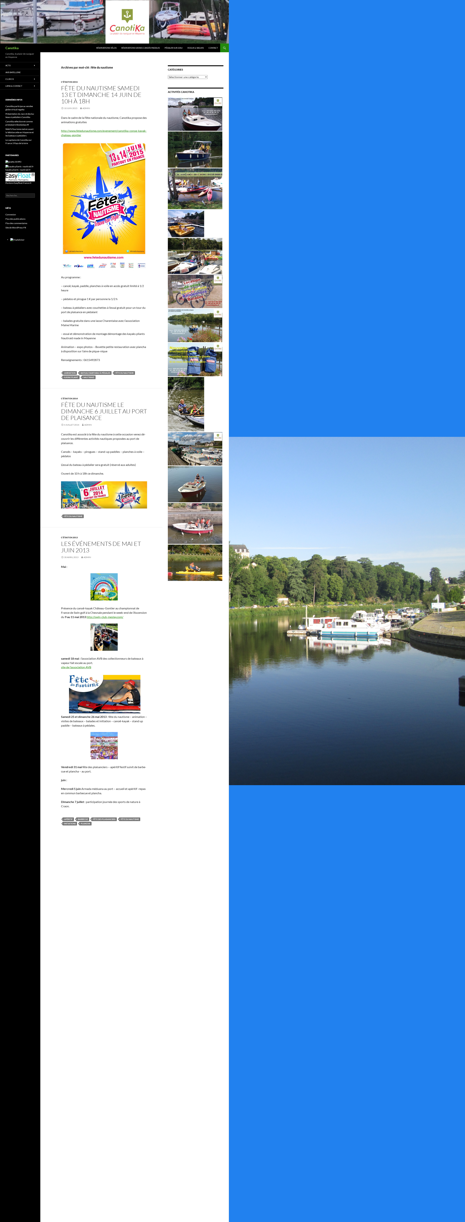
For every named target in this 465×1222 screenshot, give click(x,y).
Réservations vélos (106, 48)
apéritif (68, 819)
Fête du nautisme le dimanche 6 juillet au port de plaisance (104, 411)
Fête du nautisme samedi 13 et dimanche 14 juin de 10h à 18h (101, 94)
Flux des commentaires (16, 223)
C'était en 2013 (69, 537)
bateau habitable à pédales (95, 373)
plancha (85, 823)
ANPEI (18, 161)
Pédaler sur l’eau (174, 48)
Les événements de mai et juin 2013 (101, 547)
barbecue (83, 819)
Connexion (10, 214)
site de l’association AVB (76, 667)
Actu (8, 65)
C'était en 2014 (69, 398)
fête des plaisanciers (104, 819)
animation (70, 373)
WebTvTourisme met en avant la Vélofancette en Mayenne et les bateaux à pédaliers (19, 132)
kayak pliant (71, 377)
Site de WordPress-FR (15, 227)
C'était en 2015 (69, 82)
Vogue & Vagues (195, 48)
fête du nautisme (124, 373)
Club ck (9, 79)
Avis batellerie (13, 72)
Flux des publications (15, 219)
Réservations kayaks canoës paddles (140, 48)
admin (86, 108)
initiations (70, 823)
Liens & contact (13, 86)
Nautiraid (88, 377)
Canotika (12, 48)
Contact (213, 48)
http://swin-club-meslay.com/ (105, 617)
